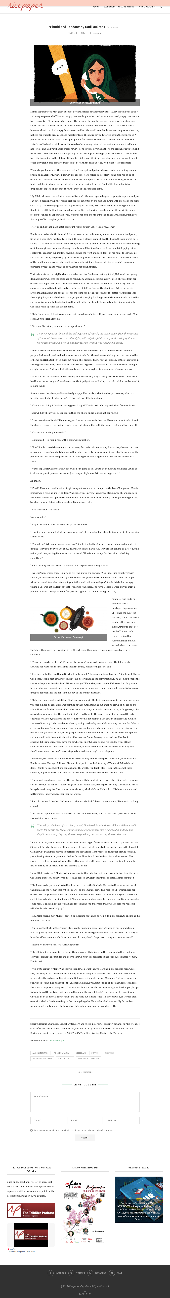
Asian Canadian (62, 1053)
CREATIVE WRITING (126, 6)
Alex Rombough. (55, 1040)
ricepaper (109, 1053)
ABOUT (96, 6)
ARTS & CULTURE (146, 6)
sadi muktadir (65, 1058)
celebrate (81, 1053)
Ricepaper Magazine (42, 1058)
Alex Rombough (40, 1053)
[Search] (161, 6)
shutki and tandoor (88, 1058)
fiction (95, 1053)
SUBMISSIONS (110, 6)
